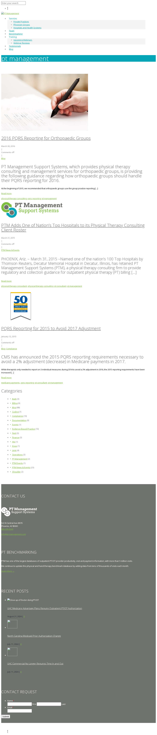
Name (10, 700)
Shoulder (16, 471)
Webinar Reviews (21, 43)
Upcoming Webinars (22, 40)
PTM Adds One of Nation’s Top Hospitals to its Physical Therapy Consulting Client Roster (73, 227)
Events (15, 424)
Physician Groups (21, 24)
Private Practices (21, 21)
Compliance (11, 348)
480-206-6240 (7, 529)
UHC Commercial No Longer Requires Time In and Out (35, 663)
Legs (14, 450)
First (34, 704)
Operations (17, 454)
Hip (13, 441)
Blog (11, 49)
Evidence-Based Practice (23, 429)
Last (63, 704)
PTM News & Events (10, 250)
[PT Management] (10, 13)
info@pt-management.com (13, 534)
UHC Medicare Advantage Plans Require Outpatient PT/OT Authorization (44, 608)
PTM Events (17, 463)
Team (11, 30)
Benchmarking (15, 33)
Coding (15, 411)
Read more (6, 193)
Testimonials (15, 46)
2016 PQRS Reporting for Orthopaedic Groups (46, 138)
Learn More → (7, 571)
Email (10, 707)
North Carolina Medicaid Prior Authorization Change (34, 635)
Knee (14, 446)
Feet (14, 433)
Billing (14, 403)
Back (14, 399)
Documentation (19, 420)
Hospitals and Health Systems (27, 27)
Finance (15, 437)
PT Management (19, 459)
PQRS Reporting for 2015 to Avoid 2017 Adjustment (51, 328)
